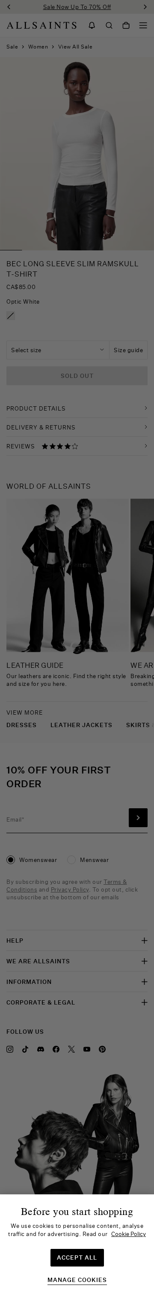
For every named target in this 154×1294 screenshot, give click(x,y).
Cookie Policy (128, 1233)
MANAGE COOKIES (77, 1280)
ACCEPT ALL (77, 1257)
